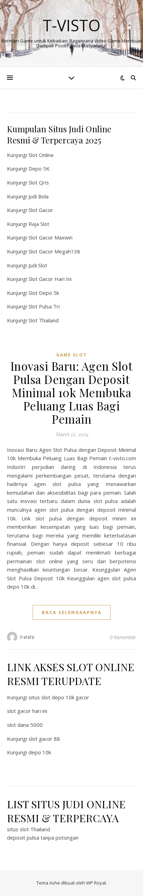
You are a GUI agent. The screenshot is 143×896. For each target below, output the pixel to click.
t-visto (27, 637)
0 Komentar (123, 637)
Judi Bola (38, 196)
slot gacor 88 (44, 738)
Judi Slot (37, 265)
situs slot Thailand (28, 829)
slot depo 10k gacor (65, 697)
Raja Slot (38, 223)
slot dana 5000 (25, 724)
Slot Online (41, 154)
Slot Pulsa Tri (44, 306)
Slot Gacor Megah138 (54, 251)
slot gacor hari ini (27, 710)
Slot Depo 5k (43, 292)
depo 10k (39, 752)
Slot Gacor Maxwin (50, 237)
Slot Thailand (43, 320)
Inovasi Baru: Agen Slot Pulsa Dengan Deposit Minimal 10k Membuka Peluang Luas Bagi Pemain (71, 392)
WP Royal (96, 883)
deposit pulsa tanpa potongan (42, 837)
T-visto (72, 25)
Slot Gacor (40, 209)
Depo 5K (39, 168)
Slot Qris (38, 182)
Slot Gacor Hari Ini (50, 278)
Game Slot (71, 355)
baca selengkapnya (72, 612)
